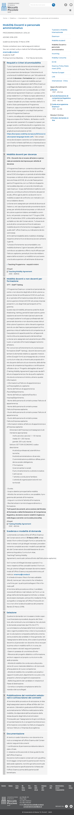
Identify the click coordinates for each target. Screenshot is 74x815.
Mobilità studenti (58, 40)
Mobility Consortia (59, 58)
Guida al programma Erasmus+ (60, 105)
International (22, 18)
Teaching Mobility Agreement (20, 271)
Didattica (13, 18)
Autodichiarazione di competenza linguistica (61, 97)
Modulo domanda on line (60, 119)
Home (5, 18)
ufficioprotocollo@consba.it (33, 805)
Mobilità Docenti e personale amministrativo (59, 47)
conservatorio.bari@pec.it (32, 807)
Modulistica (36, 788)
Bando (54, 90)
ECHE (54, 62)
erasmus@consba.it (11, 52)
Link (53, 77)
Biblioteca (23, 788)
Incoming (55, 54)
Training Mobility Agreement (19, 524)
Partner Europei (58, 72)
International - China (60, 81)
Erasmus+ (56, 36)
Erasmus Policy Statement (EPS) (60, 67)
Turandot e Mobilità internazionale (59, 31)
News (11, 786)
